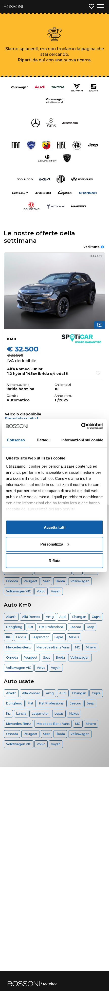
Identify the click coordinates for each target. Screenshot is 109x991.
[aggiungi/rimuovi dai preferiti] (98, 373)
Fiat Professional (51, 627)
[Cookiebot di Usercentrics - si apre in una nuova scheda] (81, 426)
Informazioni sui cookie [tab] (82, 440)
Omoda (12, 581)
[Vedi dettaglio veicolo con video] (99, 325)
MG (77, 647)
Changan (79, 617)
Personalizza (51, 544)
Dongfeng (14, 627)
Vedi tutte (91, 247)
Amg (50, 617)
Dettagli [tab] (44, 440)
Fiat (30, 627)
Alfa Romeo (31, 617)
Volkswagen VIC (18, 591)
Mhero (91, 647)
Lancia (21, 637)
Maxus (74, 637)
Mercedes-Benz (18, 647)
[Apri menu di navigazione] (100, 6)
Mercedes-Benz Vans (53, 647)
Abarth (11, 617)
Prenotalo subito (21, 418)
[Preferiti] (91, 6)
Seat (46, 581)
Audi (62, 617)
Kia (8, 637)
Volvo (41, 591)
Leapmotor (40, 637)
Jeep (90, 627)
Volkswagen (79, 581)
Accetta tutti (54, 527)
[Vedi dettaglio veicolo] (54, 291)
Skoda (60, 581)
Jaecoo (75, 627)
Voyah (56, 591)
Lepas (59, 637)
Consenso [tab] (16, 440)
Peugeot (31, 581)
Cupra (96, 617)
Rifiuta (54, 561)
